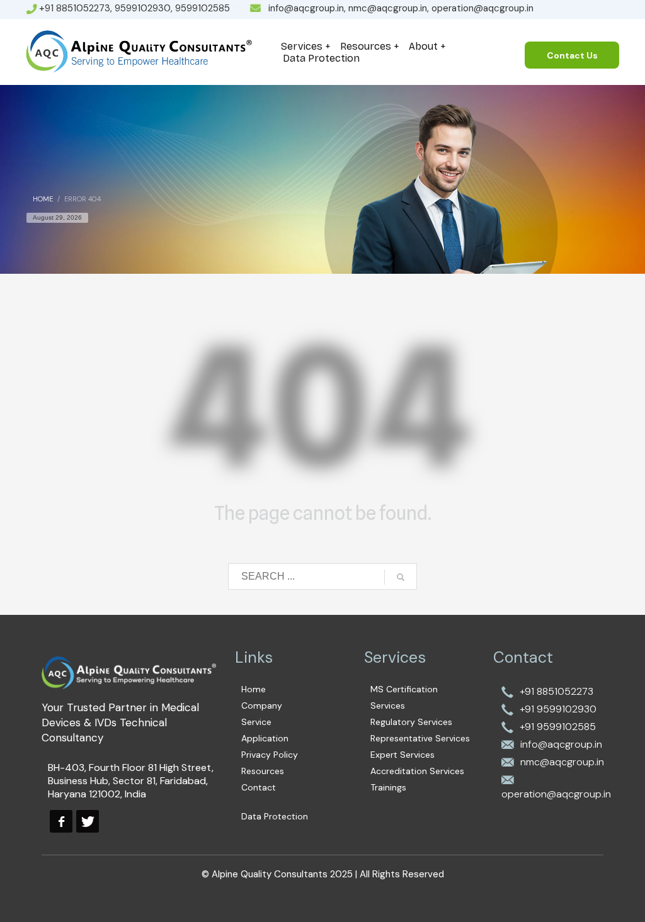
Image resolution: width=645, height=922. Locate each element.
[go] (400, 577)
